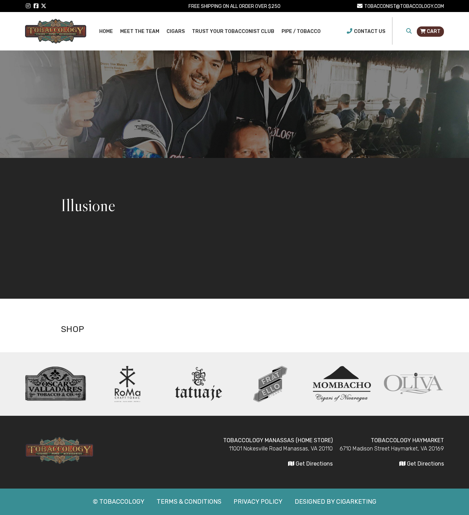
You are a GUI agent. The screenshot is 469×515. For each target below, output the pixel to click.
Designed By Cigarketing (335, 501)
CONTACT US (369, 31)
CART (433, 31)
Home (106, 31)
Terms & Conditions (189, 501)
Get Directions (424, 463)
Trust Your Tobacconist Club (233, 31)
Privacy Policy (258, 501)
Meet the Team (139, 31)
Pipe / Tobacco (301, 31)
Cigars (176, 31)
